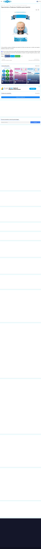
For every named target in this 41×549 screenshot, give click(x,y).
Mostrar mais (37, 65)
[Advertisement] (9, 109)
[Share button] (22, 56)
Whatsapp (18, 56)
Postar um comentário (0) (20, 97)
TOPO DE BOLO (8, 5)
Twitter (13, 56)
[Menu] (1, 1)
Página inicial (3, 5)
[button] (37, 1)
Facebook (8, 56)
